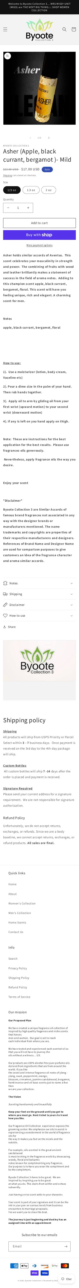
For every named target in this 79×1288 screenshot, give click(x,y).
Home (12, 884)
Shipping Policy (18, 978)
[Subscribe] (65, 1246)
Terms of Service (19, 997)
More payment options (39, 245)
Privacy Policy (17, 968)
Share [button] (12, 627)
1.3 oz (31, 190)
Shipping (7, 175)
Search (13, 958)
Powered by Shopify (52, 1280)
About (12, 894)
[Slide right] (49, 137)
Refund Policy (17, 987)
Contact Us (15, 932)
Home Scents (17, 922)
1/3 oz (12, 190)
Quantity (8, 199)
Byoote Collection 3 (34, 1280)
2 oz (49, 190)
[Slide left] (30, 137)
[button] (5, 29)
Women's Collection (22, 903)
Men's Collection (19, 913)
